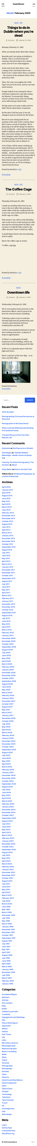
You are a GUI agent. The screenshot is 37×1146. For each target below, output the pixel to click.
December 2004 (8, 775)
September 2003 (9, 818)
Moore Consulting (9, 1051)
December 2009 (8, 638)
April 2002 (6, 861)
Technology (7, 1094)
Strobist (5, 1091)
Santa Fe (5, 1077)
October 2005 (8, 747)
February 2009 (8, 667)
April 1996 (6, 964)
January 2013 (7, 536)
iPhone (4, 1029)
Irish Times (6, 1034)
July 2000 (6, 901)
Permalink (6, 175)
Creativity (6, 1014)
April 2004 (6, 798)
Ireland (5, 1031)
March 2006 (7, 733)
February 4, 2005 (25, 194)
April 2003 (6, 832)
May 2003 (6, 830)
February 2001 (8, 898)
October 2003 (8, 815)
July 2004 (6, 790)
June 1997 (6, 947)
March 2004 (7, 801)
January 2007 (8, 715)
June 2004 (6, 792)
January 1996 (7, 969)
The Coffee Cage (18, 189)
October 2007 (7, 704)
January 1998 (7, 927)
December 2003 (8, 810)
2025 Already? (8, 412)
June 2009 (6, 655)
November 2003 (8, 812)
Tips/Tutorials (8, 1100)
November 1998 (8, 915)
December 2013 (8, 516)
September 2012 (9, 547)
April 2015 (6, 504)
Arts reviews (7, 1003)
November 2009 (8, 641)
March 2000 (7, 904)
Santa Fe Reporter (9, 1083)
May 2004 (6, 795)
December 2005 (8, 741)
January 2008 (8, 698)
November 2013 (8, 518)
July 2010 (6, 618)
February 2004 (8, 804)
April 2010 (6, 627)
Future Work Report (10, 1023)
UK (3, 1106)
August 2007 (7, 707)
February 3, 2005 (25, 297)
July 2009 (6, 653)
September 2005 (9, 750)
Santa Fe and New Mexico (12, 1080)
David (12, 40)
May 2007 (6, 710)
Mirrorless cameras (10, 1043)
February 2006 (8, 735)
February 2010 (8, 633)
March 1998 (7, 924)
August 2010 (7, 615)
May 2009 (6, 658)
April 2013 (6, 530)
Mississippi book (8, 1046)
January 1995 (7, 984)
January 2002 (8, 870)
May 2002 (6, 858)
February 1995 (8, 981)
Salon (4, 1074)
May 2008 (6, 690)
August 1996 (7, 955)
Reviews (5, 1071)
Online (4, 1060)
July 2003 (6, 824)
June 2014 (6, 510)
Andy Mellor (7, 469)
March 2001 (7, 895)
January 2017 (7, 490)
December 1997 (8, 929)
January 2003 (8, 841)
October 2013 (7, 521)
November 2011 (8, 573)
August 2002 (7, 852)
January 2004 (8, 807)
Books (4, 1009)
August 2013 (7, 524)
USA (3, 1111)
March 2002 (7, 864)
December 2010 (8, 604)
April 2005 (6, 764)
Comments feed (8, 1131)
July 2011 (6, 584)
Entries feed (7, 1128)
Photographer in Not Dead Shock (15, 423)
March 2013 (7, 533)
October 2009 (8, 644)
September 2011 (8, 578)
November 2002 (8, 844)
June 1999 (6, 907)
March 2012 (7, 564)
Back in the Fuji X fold (23, 469)
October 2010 (7, 610)
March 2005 (7, 767)
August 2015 (7, 496)
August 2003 (7, 821)
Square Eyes (7, 1089)
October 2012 (7, 544)
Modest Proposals (9, 1049)
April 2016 (6, 493)
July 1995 (6, 975)
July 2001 (6, 884)
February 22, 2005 (25, 40)
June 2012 (6, 556)
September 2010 (9, 613)
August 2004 (7, 787)
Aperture (5, 997)
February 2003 (8, 838)
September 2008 (9, 681)
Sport (4, 1086)
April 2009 (6, 661)
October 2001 (7, 878)
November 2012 (8, 541)
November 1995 (8, 972)
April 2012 (6, 561)
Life (21, 23)
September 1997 (9, 938)
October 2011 (7, 576)
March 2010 (7, 630)
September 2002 (9, 850)
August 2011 (7, 581)
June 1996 (6, 961)
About (14, 465)
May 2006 (6, 727)
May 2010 (6, 624)
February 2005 (8, 770)
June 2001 (6, 887)
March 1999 (7, 912)
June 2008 (6, 687)
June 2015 (6, 498)
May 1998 (6, 921)
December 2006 (8, 718)
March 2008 (7, 693)
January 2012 (7, 567)
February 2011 (8, 598)
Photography (7, 1066)
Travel (4, 1103)
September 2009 (9, 647)
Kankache (6, 448)
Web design (7, 1114)
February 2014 (8, 513)
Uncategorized (8, 1109)
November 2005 (8, 744)
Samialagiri (6, 453)
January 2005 (8, 772)
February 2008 (8, 695)
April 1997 (6, 952)
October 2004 (8, 781)
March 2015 (7, 507)
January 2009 (8, 670)
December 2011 (8, 570)
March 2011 (6, 596)
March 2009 (7, 664)
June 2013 (6, 527)
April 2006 (6, 730)
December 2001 (8, 872)
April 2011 (6, 593)
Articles (5, 1000)
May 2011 (6, 590)
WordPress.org (8, 1133)
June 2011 (6, 587)
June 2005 (6, 758)
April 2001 (6, 892)
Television (6, 1097)
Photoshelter (7, 1069)
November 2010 (8, 607)
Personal (5, 1063)
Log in (4, 1125)
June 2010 (6, 621)
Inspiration (6, 1026)
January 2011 (7, 601)
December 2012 (8, 538)
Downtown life (18, 292)
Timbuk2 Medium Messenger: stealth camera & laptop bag (17, 455)
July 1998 (6, 918)
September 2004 (9, 784)
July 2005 (6, 755)
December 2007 (8, 701)
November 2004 (8, 778)
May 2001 (6, 890)
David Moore (18, 4)
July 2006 (6, 724)
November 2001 (8, 875)
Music (4, 1054)
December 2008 (8, 673)
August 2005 (7, 753)
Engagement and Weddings (13, 1017)
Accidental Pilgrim (9, 994)
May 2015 (6, 501)
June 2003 (6, 827)
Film (3, 1020)
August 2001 (7, 881)
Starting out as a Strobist (23, 448)
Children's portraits (10, 1012)
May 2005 (6, 761)
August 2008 (7, 684)
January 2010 (7, 635)
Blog (16, 23)
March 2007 (7, 713)
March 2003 (7, 835)
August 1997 (7, 941)
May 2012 (6, 558)
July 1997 (6, 944)
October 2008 (8, 678)
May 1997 (6, 949)
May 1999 (6, 910)
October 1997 (7, 935)
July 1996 (6, 958)
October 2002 (7, 847)
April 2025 (6, 487)
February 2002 (8, 867)
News (4, 1057)
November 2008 (8, 675)
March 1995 (7, 978)
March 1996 (7, 967)
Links (4, 1040)
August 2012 (7, 550)
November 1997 (8, 932)
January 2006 (8, 738)
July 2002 (6, 855)
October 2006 (8, 721)
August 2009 (7, 650)
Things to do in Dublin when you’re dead (18, 31)
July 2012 (6, 553)
